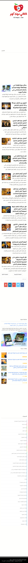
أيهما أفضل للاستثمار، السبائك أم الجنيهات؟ (19, 243)
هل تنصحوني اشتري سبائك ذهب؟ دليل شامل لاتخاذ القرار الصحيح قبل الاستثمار (20, 228)
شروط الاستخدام (10, 561)
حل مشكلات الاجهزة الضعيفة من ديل (19, 469)
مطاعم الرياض (24, 489)
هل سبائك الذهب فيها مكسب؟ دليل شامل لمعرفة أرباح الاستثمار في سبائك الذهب (19, 210)
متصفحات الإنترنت (23, 485)
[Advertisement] (14, 33)
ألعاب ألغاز (24, 431)
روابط (26, 479)
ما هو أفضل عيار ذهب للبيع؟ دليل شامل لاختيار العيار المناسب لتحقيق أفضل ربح (20, 192)
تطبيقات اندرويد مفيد (22, 444)
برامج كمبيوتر (24, 437)
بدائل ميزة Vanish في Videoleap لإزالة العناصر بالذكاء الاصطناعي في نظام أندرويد (19, 88)
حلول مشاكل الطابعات (22, 476)
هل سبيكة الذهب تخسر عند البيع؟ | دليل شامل (17, 353)
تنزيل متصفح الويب (23, 460)
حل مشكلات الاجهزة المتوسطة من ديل (19, 472)
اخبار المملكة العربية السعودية (20, 421)
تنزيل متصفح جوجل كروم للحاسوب (20, 466)
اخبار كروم (25, 427)
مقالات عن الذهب (23, 508)
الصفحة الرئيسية (17, 274)
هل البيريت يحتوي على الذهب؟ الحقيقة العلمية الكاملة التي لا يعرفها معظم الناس (19, 261)
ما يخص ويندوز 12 (23, 482)
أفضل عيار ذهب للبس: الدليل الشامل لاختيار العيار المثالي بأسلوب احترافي (20, 124)
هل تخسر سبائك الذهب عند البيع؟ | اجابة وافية (17, 359)
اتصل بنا (4, 561)
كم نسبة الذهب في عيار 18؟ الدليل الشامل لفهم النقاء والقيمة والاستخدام (19, 159)
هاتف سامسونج (23, 518)
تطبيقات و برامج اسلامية (22, 450)
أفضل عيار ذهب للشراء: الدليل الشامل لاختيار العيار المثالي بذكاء (19, 140)
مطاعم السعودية (23, 492)
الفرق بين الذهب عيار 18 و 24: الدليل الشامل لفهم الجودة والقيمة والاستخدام (19, 106)
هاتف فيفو (24, 521)
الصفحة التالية (5, 274)
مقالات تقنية (24, 505)
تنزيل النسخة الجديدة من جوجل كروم (19, 453)
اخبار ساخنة (24, 424)
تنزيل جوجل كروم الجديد (22, 456)
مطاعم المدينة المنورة (22, 495)
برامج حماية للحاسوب (22, 434)
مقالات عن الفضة (23, 511)
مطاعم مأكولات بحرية (22, 501)
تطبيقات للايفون (23, 447)
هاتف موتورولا (24, 524)
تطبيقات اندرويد (23, 440)
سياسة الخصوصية (18, 561)
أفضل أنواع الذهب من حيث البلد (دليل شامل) (19, 175)
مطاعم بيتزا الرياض (23, 498)
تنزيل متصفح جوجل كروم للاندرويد (20, 463)
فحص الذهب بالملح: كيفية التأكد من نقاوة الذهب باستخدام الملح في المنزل (18, 366)
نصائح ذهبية (24, 514)
